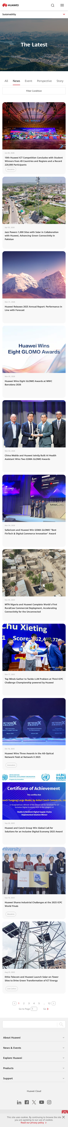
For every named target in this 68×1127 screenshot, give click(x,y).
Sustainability (9, 14)
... (44, 1003)
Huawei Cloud (34, 1091)
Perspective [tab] (44, 81)
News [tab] (16, 81)
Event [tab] (28, 81)
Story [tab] (60, 81)
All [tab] (6, 81)
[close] (63, 1117)
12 (49, 1003)
